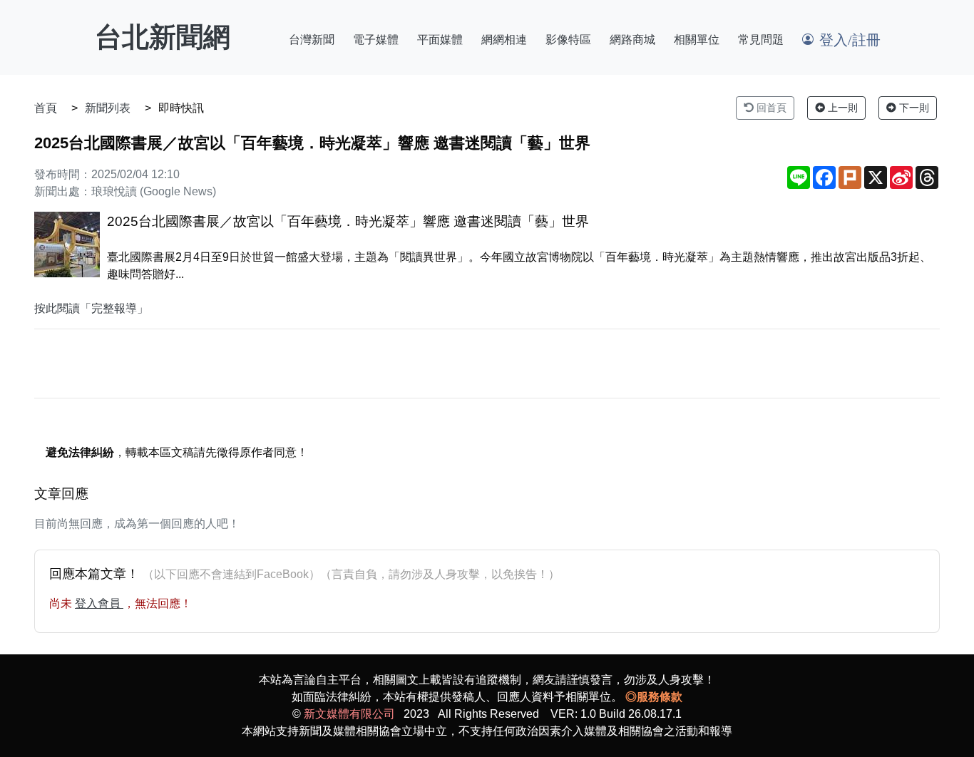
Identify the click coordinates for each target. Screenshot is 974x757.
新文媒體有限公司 (349, 714)
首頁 (45, 108)
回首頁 (770, 107)
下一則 (912, 107)
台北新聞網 (162, 37)
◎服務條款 (653, 697)
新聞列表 (107, 108)
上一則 (841, 107)
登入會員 (99, 603)
